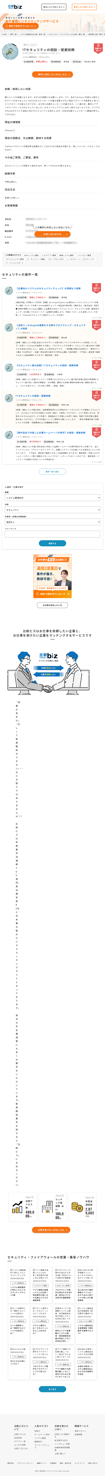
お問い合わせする (52, 234)
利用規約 (53, 1463)
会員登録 (18, 1437)
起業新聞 (78, 1434)
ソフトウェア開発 (84, 255)
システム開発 (40, 1438)
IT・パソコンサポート (15, 263)
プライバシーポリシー (25, 1463)
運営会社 (10, 1463)
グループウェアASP (56, 259)
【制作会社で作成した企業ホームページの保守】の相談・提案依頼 (50, 432)
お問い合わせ (93, 1463)
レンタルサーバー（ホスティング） (81, 259)
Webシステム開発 (31, 255)
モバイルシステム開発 (15, 259)
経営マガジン (80, 1431)
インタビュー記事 (62, 1444)
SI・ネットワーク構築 (36, 259)
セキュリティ (44, 57)
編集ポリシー (42, 1463)
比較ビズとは (20, 1434)
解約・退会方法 (65, 1463)
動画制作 (38, 1441)
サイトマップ (79, 1463)
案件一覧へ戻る (52, 471)
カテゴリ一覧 (20, 1441)
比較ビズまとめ (21, 1448)
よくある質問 (20, 1445)
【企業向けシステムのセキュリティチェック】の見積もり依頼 (48, 288)
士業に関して (60, 1453)
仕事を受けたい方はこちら (51, 1229)
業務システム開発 (66, 255)
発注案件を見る (61, 1440)
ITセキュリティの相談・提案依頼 (33, 395)
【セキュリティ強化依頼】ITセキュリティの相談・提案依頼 (47, 365)
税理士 (37, 1431)
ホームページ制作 (42, 1434)
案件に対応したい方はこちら (52, 74)
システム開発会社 (30, 57)
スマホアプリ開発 (49, 255)
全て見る (52, 1389)
